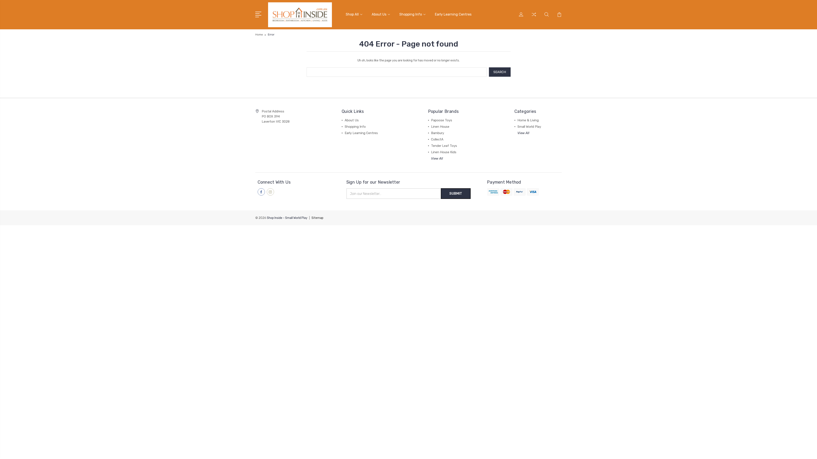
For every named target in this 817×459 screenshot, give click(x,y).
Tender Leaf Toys (444, 146)
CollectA (437, 139)
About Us (379, 14)
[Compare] (533, 17)
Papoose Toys (441, 120)
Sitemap (317, 218)
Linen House (440, 127)
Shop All (352, 14)
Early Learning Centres (453, 14)
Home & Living (528, 120)
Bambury (437, 133)
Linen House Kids (443, 152)
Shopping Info (410, 14)
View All (437, 158)
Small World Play (529, 127)
